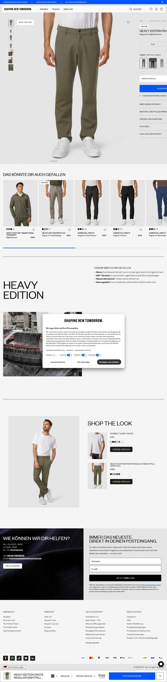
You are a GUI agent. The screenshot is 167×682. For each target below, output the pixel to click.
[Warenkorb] (161, 9)
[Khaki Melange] (7, 229)
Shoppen (7, 616)
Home (141, 21)
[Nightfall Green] (54, 676)
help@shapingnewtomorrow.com (25, 558)
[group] (75, 88)
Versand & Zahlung (93, 637)
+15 (85, 229)
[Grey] (83, 229)
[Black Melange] (11, 229)
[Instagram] (12, 658)
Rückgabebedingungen (136, 627)
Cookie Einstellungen (135, 634)
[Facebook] (5, 658)
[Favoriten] (151, 9)
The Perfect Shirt (10, 627)
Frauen (55, 9)
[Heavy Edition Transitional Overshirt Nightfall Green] (20, 203)
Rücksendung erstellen (95, 627)
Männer (44, 9)
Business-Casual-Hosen (158, 21)
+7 (122, 442)
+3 (13, 229)
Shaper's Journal (51, 623)
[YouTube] (25, 658)
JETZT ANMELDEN (125, 578)
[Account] (156, 9)
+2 (49, 229)
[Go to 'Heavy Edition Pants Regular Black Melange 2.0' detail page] (153, 63)
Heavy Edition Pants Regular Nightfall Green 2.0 (132, 464)
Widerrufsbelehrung (135, 623)
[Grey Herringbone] (47, 229)
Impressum (131, 616)
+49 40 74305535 (15, 555)
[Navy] (115, 442)
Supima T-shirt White (122, 433)
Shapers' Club (50, 620)
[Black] (80, 229)
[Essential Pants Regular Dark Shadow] (92, 203)
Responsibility (50, 630)
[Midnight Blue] (78, 229)
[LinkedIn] (32, 658)
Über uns (48, 616)
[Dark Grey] (119, 442)
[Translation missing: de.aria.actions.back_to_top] (160, 676)
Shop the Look (9, 620)
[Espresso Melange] (119, 474)
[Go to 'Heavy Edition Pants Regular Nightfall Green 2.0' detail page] (144, 63)
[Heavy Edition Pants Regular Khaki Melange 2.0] (56, 203)
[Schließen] (162, 2)
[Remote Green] (9, 229)
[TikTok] (19, 658)
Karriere (47, 627)
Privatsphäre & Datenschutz (138, 630)
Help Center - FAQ (93, 620)
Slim (153, 44)
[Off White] (117, 442)
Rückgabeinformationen (95, 630)
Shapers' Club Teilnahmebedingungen (142, 637)
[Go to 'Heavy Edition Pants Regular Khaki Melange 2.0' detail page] (162, 63)
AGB (129, 620)
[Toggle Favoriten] (128, 22)
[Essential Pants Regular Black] (127, 203)
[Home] (18, 9)
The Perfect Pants (10, 623)
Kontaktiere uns (92, 616)
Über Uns (68, 9)
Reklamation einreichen (95, 634)
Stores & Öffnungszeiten (96, 623)
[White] (111, 442)
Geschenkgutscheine (12, 630)
